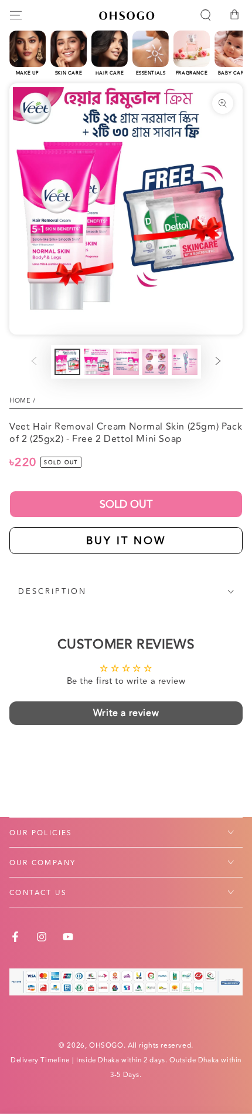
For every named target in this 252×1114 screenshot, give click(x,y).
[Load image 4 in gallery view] (155, 362)
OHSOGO (106, 1045)
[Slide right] (218, 362)
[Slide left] (34, 362)
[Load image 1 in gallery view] (67, 362)
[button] (205, 15)
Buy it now (126, 540)
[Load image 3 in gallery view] (126, 362)
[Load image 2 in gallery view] (97, 362)
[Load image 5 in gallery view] (184, 362)
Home (19, 401)
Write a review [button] (126, 713)
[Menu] (16, 15)
